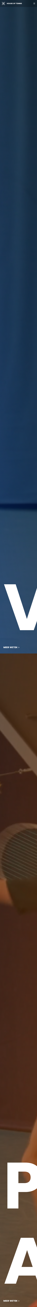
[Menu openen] (34, 3)
